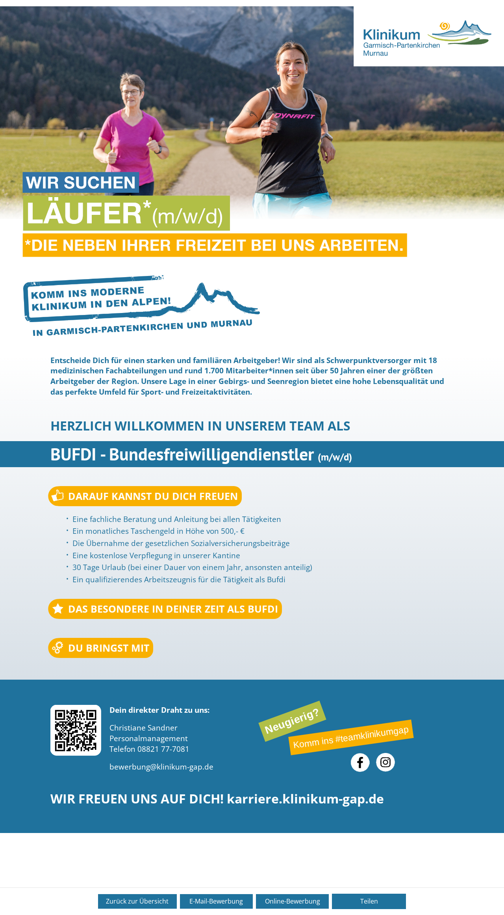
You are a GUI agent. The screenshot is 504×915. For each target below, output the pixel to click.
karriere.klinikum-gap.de (305, 798)
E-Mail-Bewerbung (216, 901)
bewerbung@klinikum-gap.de (161, 767)
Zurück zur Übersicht (137, 901)
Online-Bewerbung (292, 901)
